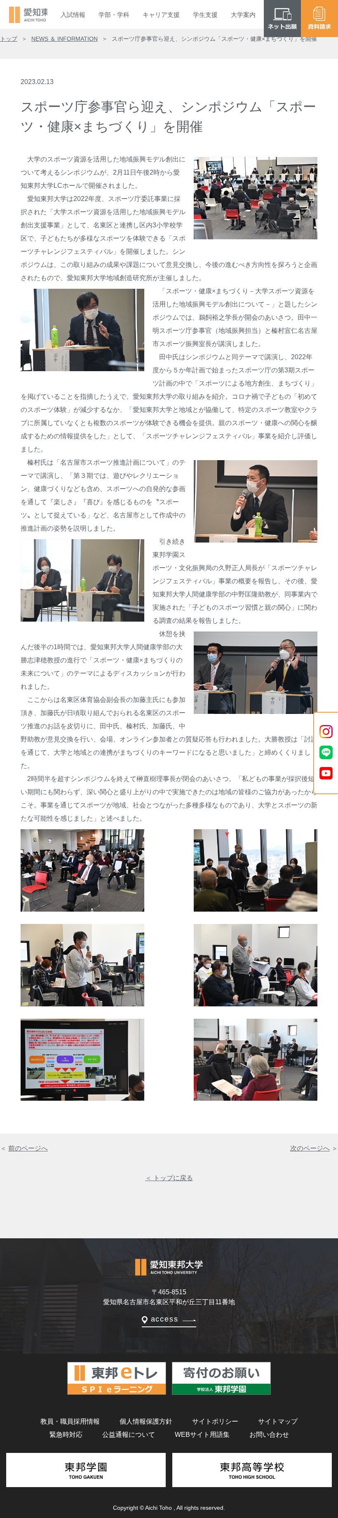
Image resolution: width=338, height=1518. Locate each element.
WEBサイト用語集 (202, 1434)
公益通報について (128, 1434)
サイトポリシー (215, 1421)
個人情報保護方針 (146, 1421)
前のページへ (28, 1148)
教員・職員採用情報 (70, 1421)
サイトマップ (278, 1421)
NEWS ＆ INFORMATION (64, 38)
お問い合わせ (269, 1434)
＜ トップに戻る (169, 1177)
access (164, 1319)
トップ (8, 38)
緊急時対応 (65, 1434)
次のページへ (310, 1148)
